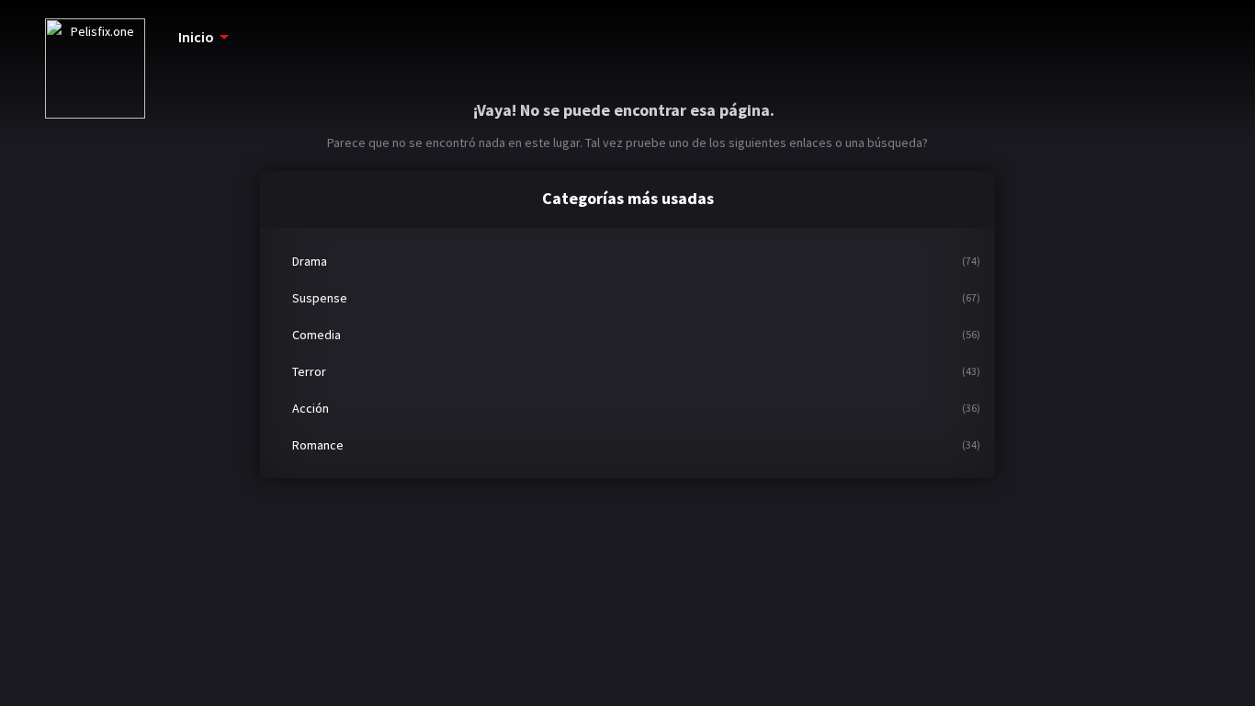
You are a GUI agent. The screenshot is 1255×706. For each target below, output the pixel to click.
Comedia (316, 334)
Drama (309, 261)
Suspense (319, 298)
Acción (310, 408)
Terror (309, 371)
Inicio (196, 37)
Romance (318, 445)
